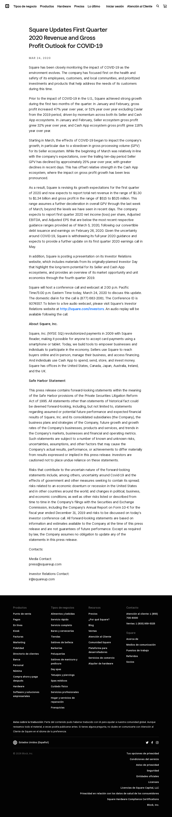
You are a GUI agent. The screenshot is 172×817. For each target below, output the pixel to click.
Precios (93, 613)
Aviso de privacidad (147, 765)
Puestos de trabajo (137, 650)
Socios (130, 662)
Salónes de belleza (62, 642)
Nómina (17, 671)
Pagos (16, 619)
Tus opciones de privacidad (142, 753)
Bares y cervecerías (62, 631)
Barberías (56, 648)
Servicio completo (61, 625)
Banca (16, 659)
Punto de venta (22, 613)
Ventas (93, 631)
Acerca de (132, 639)
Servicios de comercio (102, 657)
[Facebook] (152, 742)
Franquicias (57, 707)
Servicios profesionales (65, 692)
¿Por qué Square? (99, 619)
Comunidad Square (100, 642)
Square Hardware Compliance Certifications (133, 799)
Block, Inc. (153, 805)
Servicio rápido (60, 619)
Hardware (18, 686)
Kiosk (16, 631)
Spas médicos (59, 680)
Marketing (19, 642)
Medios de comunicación (141, 644)
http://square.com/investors (82, 309)
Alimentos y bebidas (63, 613)
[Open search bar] (157, 6)
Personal (18, 665)
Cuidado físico (59, 686)
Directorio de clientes (26, 653)
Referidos (132, 656)
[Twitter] (147, 742)
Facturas (18, 636)
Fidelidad (18, 648)
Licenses (153, 782)
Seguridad (153, 770)
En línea (17, 625)
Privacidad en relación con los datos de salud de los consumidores (119, 793)
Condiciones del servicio (144, 759)
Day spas (56, 669)
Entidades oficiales (147, 776)
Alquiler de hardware (101, 663)
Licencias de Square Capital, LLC (140, 787)
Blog (91, 625)
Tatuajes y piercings (63, 675)
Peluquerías (58, 653)
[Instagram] (157, 742)
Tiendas (55, 636)
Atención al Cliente (100, 636)
